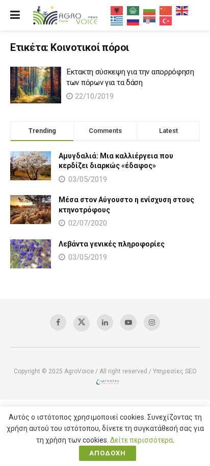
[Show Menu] (15, 15)
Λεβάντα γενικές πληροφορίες (112, 244)
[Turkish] (166, 20)
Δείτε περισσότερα (141, 440)
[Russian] (133, 20)
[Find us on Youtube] (128, 322)
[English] (182, 10)
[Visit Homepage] (65, 15)
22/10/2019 (93, 96)
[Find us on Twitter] (81, 323)
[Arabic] (133, 10)
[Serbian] (149, 20)
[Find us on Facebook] (58, 322)
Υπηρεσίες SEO (175, 371)
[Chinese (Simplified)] (166, 10)
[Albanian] (117, 10)
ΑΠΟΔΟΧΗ (107, 453)
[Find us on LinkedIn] (105, 322)
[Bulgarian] (149, 10)
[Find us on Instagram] (152, 322)
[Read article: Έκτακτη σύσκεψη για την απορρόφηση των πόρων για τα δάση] (35, 85)
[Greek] (117, 20)
